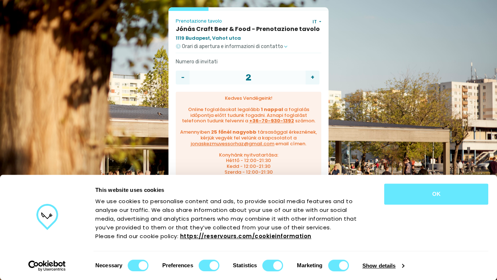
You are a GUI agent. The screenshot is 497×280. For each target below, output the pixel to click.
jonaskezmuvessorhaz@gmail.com (232, 143)
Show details (378, 266)
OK (436, 194)
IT (315, 21)
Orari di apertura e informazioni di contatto (232, 47)
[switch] (209, 265)
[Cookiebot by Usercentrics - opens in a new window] (47, 265)
